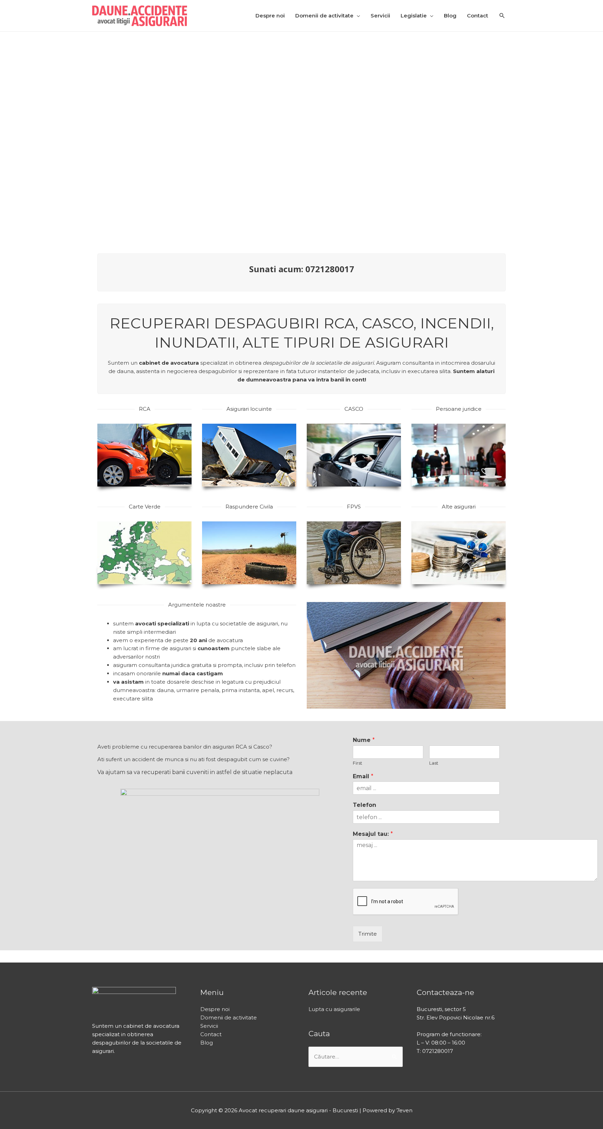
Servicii (380, 15)
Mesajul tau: (373, 834)
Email (363, 776)
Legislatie (414, 15)
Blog (450, 15)
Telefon (364, 805)
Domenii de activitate (324, 15)
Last (433, 763)
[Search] (502, 16)
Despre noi (270, 15)
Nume (364, 740)
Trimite (367, 933)
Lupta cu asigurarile (334, 1009)
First (357, 763)
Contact (477, 15)
